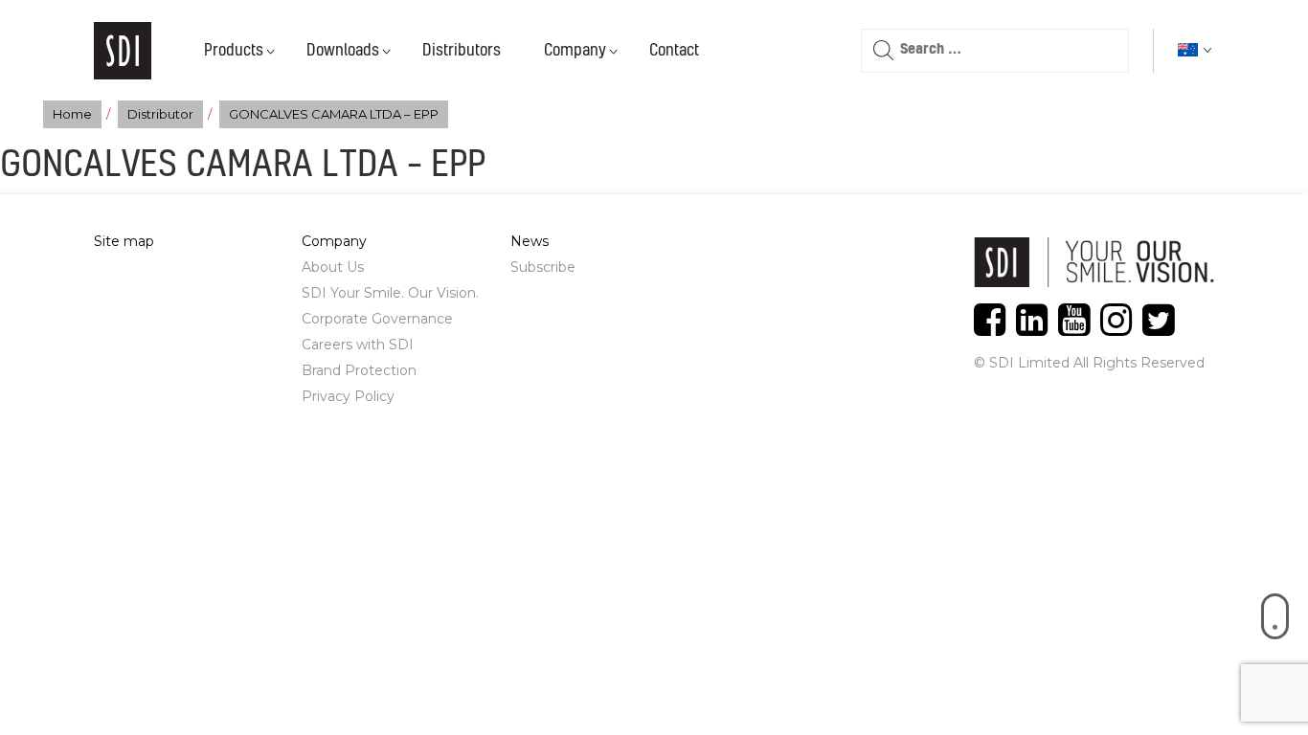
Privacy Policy (348, 396)
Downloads (342, 50)
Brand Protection (359, 370)
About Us (333, 267)
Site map (124, 241)
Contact (674, 50)
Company (575, 50)
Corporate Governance (377, 318)
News (529, 241)
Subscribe (542, 267)
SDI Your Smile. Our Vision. (390, 293)
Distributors (461, 50)
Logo (122, 50)
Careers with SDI (358, 344)
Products (233, 50)
